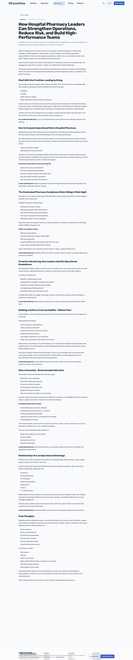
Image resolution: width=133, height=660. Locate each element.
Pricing (70, 3)
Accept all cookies (107, 656)
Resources (58, 3)
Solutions (33, 3)
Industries (44, 3)
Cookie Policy (60, 657)
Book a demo (119, 3)
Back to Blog (23, 15)
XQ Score (80, 3)
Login (109, 3)
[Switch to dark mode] (103, 3)
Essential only (94, 656)
